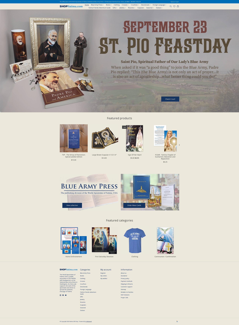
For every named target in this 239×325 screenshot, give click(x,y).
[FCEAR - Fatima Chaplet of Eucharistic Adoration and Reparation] (165, 138)
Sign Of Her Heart (135, 155)
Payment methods (126, 281)
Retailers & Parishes (127, 292)
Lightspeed (89, 321)
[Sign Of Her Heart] (135, 138)
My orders (103, 276)
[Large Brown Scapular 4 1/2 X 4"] (104, 138)
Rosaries (82, 302)
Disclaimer (124, 276)
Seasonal (83, 308)
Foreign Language (85, 289)
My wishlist (103, 278)
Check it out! (170, 99)
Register (103, 273)
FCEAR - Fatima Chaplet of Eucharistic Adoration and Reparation (165, 157)
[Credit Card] (177, 321)
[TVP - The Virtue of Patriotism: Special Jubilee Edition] (74, 138)
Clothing (117, 5)
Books (82, 276)
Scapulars (141, 8)
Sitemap (123, 289)
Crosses (82, 281)
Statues (82, 310)
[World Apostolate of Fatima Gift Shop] (71, 6)
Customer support (126, 287)
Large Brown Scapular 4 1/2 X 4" (104, 155)
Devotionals (83, 287)
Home (87, 5)
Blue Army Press (85, 273)
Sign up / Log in (175, 2)
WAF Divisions (125, 295)
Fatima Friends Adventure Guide (99, 8)
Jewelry (82, 299)
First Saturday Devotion (104, 256)
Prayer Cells (124, 297)
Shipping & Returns (127, 284)
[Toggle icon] (170, 6)
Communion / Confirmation (165, 256)
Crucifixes (83, 284)
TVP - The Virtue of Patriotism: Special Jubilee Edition (73, 156)
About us (123, 273)
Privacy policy (125, 278)
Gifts (81, 297)
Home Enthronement (74, 256)
